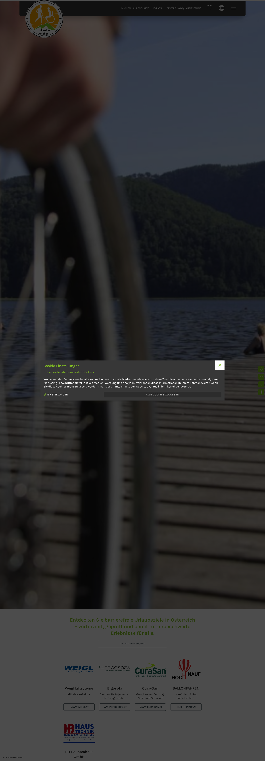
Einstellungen (57, 394)
